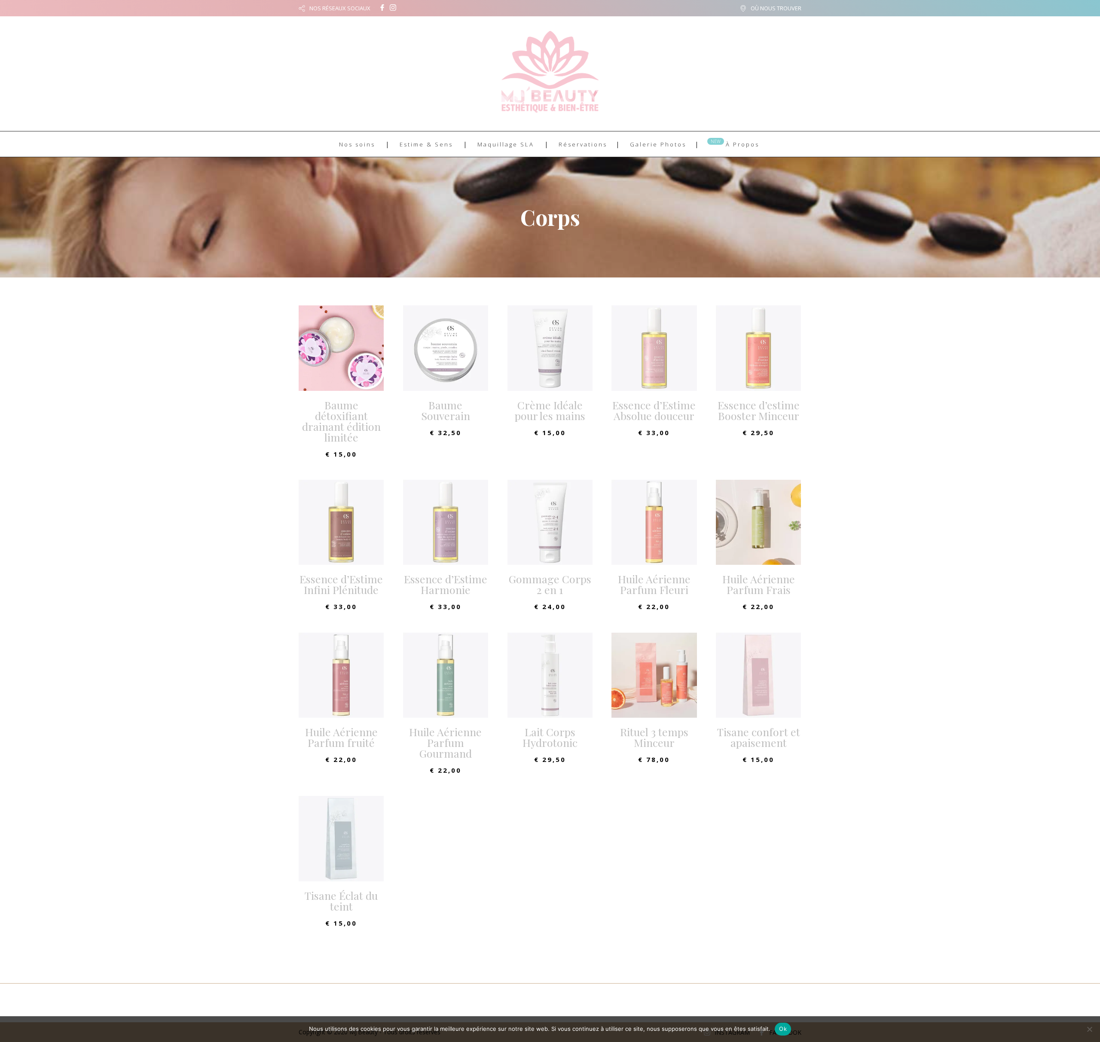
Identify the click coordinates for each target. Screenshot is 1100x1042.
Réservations (583, 144)
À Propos (742, 144)
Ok (783, 1028)
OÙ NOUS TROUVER (776, 8)
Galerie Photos (658, 144)
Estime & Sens (426, 144)
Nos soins (357, 144)
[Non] (1089, 1029)
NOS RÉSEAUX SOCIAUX (339, 8)
